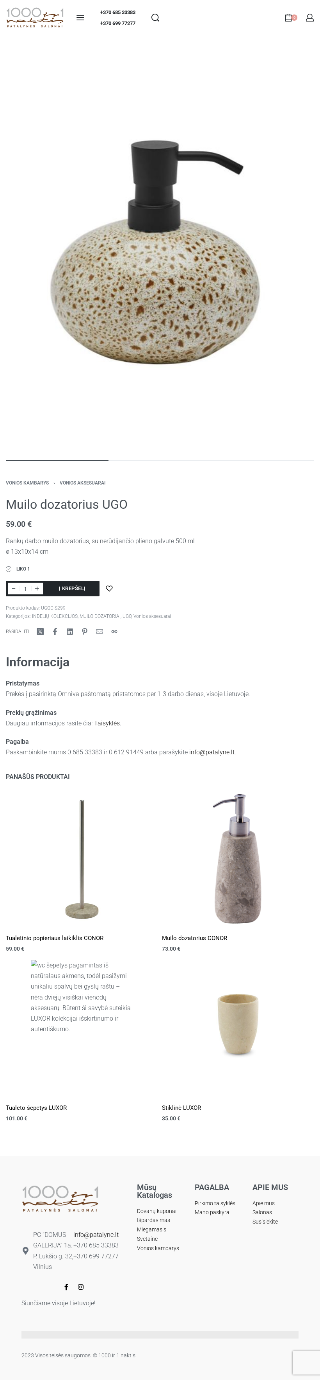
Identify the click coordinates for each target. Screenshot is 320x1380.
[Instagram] (81, 1287)
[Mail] (99, 631)
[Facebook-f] (66, 1287)
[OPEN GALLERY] (160, 246)
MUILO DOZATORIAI (100, 616)
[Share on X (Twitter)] (40, 631)
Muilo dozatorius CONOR (194, 938)
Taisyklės (107, 723)
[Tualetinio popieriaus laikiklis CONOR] (82, 858)
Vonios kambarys (27, 483)
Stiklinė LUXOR (181, 1107)
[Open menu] (80, 17)
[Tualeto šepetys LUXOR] (82, 1028)
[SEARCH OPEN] (155, 17)
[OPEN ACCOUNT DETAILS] (310, 17)
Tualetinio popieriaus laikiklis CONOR (54, 938)
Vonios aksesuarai (82, 483)
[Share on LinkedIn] (69, 631)
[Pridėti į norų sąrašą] (109, 588)
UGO (127, 616)
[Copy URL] (114, 631)
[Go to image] (57, 460)
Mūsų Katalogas (154, 1191)
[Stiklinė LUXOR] (238, 1028)
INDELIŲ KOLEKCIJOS (55, 616)
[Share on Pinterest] (84, 631)
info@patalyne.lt (212, 752)
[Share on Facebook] (55, 631)
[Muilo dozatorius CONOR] (238, 858)
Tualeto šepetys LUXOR (36, 1107)
